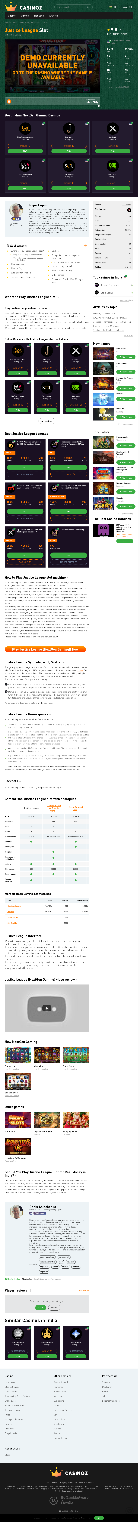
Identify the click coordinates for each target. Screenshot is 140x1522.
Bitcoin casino (59, 1391)
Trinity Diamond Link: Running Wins (125, 468)
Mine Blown (121, 348)
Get (25, 467)
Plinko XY (120, 409)
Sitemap (57, 1433)
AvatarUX (37, 1134)
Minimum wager (57, 496)
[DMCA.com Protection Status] (67, 1503)
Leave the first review (117, 34)
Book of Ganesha (123, 483)
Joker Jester (13, 917)
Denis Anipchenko (17, 224)
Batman (11, 911)
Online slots (10, 1400)
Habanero (67, 1134)
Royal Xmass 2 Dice (76, 808)
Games (25, 15)
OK (99, 1518)
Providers (9, 1428)
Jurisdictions (59, 1419)
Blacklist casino (12, 1386)
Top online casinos (13, 1410)
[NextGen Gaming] (129, 210)
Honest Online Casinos (15, 1405)
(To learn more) (86, 1518)
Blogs (7, 1454)
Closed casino (11, 1391)
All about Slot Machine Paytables (108, 330)
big (51, 452)
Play (25, 151)
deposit (9, 452)
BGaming (119, 412)
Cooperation (107, 1382)
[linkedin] (30, 1213)
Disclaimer (107, 1386)
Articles (53, 15)
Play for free (19, 1086)
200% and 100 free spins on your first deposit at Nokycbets (124, 528)
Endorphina (120, 486)
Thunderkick (121, 440)
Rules (7, 1414)
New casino (10, 1382)
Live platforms (60, 1438)
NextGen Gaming (12, 1069)
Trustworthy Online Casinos (17, 1396)
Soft (55, 1414)
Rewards (9, 1424)
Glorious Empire (14, 906)
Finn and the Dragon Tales (124, 379)
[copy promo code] (29, 146)
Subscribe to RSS (69, 1510)
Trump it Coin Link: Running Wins (54, 808)
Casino (12, 15)
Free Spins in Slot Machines (106, 326)
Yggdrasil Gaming (12, 1161)
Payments (58, 1386)
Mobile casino (59, 1396)
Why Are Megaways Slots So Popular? (111, 317)
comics (80, 670)
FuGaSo (119, 472)
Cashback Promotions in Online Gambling (112, 321)
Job (103, 1396)
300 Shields (12, 923)
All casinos (46, 421)
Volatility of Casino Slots (104, 313)
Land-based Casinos (62, 1410)
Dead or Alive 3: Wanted (122, 453)
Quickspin (120, 501)
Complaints (58, 1405)
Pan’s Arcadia (122, 437)
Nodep (52, 540)
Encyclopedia (11, 1433)
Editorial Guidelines (111, 1400)
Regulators (58, 1424)
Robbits (119, 498)
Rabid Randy (121, 363)
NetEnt (119, 351)
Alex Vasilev (27, 1279)
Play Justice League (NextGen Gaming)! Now (45, 649)
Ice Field (119, 394)
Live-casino (58, 1400)
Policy (105, 1391)
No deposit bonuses (14, 1419)
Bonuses (39, 15)
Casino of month (60, 1382)
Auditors (57, 1428)
